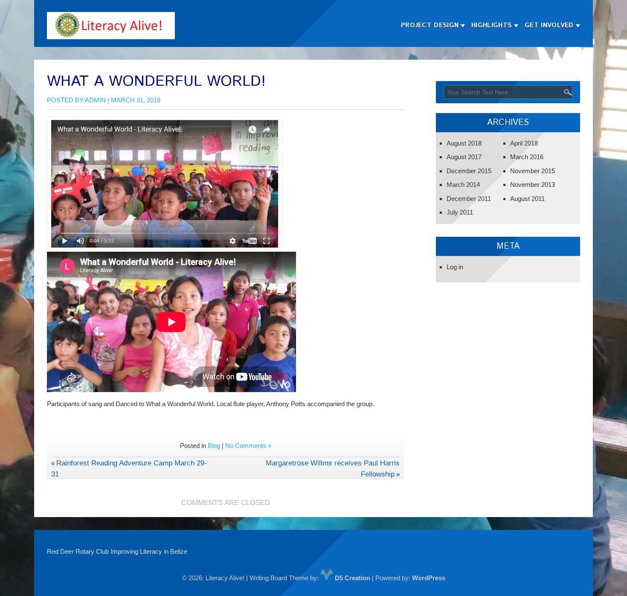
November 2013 (532, 184)
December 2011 (469, 198)
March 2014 (463, 184)
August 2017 (464, 156)
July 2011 (460, 212)
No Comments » (248, 445)
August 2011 (527, 198)
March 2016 (526, 156)
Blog (214, 445)
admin (95, 100)
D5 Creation (351, 577)
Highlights (491, 25)
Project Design (430, 25)
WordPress (428, 577)
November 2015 (532, 170)
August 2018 (464, 143)
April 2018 (524, 143)
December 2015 (469, 170)
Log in (455, 266)
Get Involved (549, 25)
